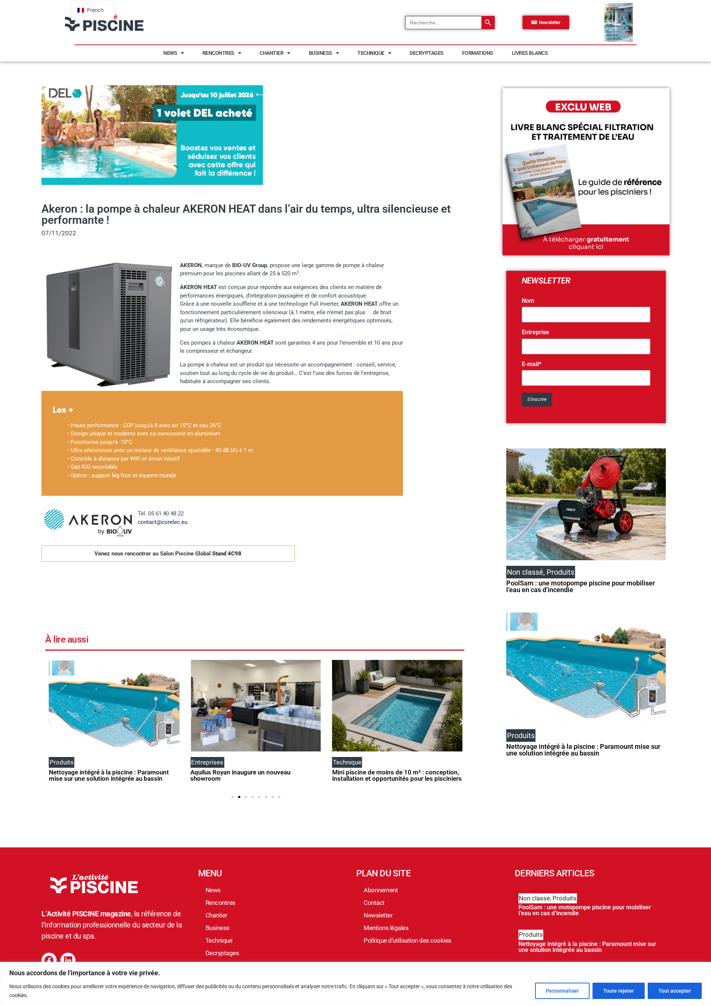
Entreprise (535, 332)
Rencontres (218, 53)
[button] (49, 721)
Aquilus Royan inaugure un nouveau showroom (240, 775)
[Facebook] (49, 960)
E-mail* (531, 364)
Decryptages (427, 53)
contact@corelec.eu (162, 522)
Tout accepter (674, 991)
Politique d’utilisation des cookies (407, 940)
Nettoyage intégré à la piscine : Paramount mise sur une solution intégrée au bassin (109, 775)
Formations (477, 53)
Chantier (271, 53)
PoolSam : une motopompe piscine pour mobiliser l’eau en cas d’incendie (580, 586)
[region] (355, 984)
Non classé (534, 898)
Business (320, 53)
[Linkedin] (68, 960)
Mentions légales (386, 928)
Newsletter (378, 915)
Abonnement (381, 890)
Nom (528, 301)
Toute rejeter (618, 991)
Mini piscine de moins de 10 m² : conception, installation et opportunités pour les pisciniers (397, 775)
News (170, 53)
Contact (374, 902)
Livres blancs (530, 53)
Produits (565, 898)
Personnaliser (562, 991)
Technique (370, 53)
